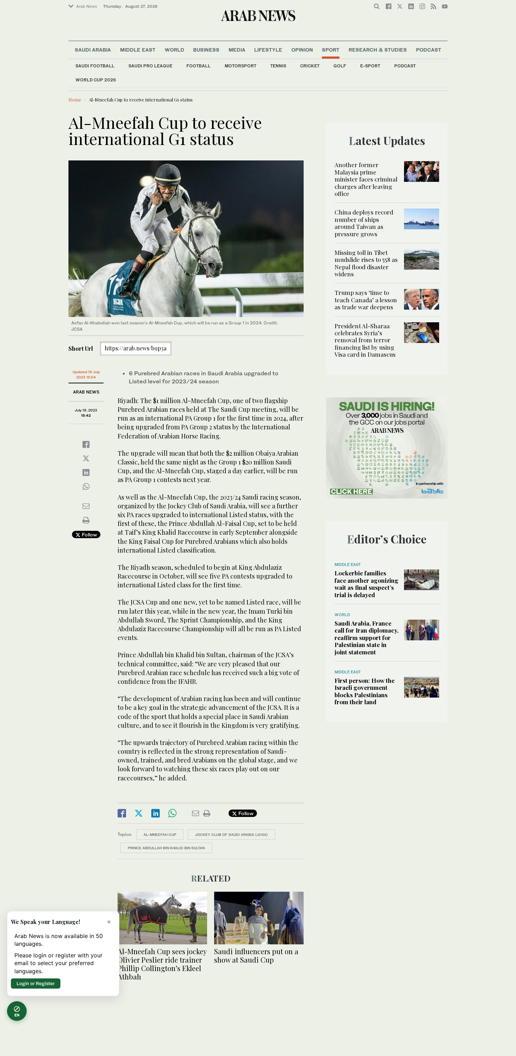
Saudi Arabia (93, 50)
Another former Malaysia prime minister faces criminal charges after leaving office (366, 179)
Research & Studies (378, 50)
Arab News (86, 6)
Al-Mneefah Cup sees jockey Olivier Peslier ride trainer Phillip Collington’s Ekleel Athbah (162, 963)
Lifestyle (268, 50)
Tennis (278, 65)
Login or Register (35, 983)
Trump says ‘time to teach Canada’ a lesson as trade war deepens (366, 300)
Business (206, 50)
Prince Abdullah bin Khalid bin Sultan (166, 848)
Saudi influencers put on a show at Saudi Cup (256, 955)
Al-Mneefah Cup (160, 834)
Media (237, 50)
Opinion (302, 50)
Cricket (309, 65)
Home (74, 100)
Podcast (405, 65)
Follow (88, 534)
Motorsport (240, 65)
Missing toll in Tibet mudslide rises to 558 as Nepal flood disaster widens (366, 263)
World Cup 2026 (95, 79)
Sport (330, 50)
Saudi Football (94, 65)
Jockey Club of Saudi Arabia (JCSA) (231, 834)
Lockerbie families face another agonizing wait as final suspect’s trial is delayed (366, 583)
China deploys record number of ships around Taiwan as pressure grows (364, 222)
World (174, 50)
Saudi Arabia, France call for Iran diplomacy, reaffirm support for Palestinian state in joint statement (366, 637)
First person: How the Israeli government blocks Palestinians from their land (365, 691)
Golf (339, 65)
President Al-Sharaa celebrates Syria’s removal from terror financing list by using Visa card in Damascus (365, 340)
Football (198, 65)
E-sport (370, 65)
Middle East (138, 50)
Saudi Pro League (150, 65)
